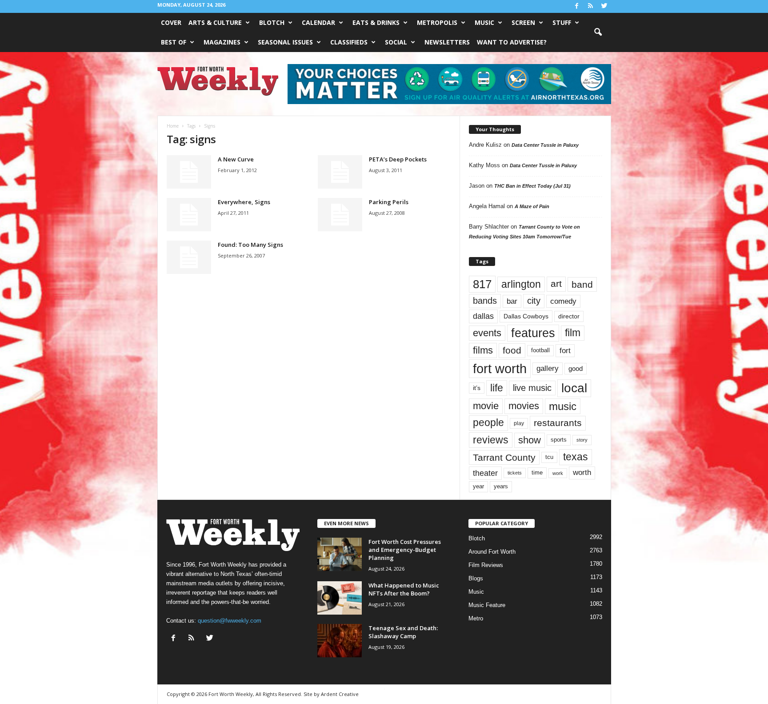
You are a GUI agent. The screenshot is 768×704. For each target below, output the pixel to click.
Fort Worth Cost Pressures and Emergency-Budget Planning (404, 550)
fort (565, 350)
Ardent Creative (340, 694)
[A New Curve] (189, 172)
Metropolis (437, 22)
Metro (475, 618)
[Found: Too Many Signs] (189, 257)
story (582, 440)
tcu (549, 457)
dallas (483, 316)
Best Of (173, 42)
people (488, 422)
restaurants (558, 423)
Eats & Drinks (376, 22)
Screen (523, 22)
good (575, 368)
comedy (563, 301)
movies (523, 405)
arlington (521, 284)
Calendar (318, 22)
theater (485, 473)
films (483, 350)
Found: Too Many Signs (250, 245)
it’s (476, 388)
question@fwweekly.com (229, 620)
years (501, 486)
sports (559, 440)
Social (396, 42)
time (537, 472)
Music (484, 22)
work (557, 473)
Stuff (561, 22)
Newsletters (447, 42)
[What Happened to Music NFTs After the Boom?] (339, 598)
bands (485, 301)
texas (575, 457)
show (529, 440)
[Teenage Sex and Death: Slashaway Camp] (339, 640)
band (582, 284)
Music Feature (486, 605)
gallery (547, 368)
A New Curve (236, 159)
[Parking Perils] (340, 214)
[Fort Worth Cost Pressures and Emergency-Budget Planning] (339, 554)
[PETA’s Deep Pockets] (340, 172)
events (487, 332)
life (496, 388)
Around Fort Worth (492, 551)
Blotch (271, 22)
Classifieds (349, 42)
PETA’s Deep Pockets (398, 159)
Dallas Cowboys (526, 316)
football (540, 350)
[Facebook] (577, 6)
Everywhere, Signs (244, 202)
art (556, 283)
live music (532, 387)
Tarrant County (504, 457)
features (533, 333)
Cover (171, 22)
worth (582, 472)
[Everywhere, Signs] (189, 214)
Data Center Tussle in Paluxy (545, 145)
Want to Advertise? (512, 42)
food (512, 350)
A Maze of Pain (532, 206)
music (562, 406)
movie (486, 405)
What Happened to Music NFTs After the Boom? (403, 589)
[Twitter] (604, 6)
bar (512, 301)
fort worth (500, 368)
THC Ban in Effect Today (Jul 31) (532, 186)
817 (482, 284)
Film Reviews (485, 565)
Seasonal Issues (285, 42)
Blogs (475, 578)
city (533, 301)
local (574, 388)
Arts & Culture (215, 22)
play (519, 423)
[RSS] (590, 6)
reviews (490, 440)
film (572, 332)
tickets (515, 472)
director (569, 316)
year (478, 486)
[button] (598, 32)
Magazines (222, 42)
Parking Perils (388, 202)
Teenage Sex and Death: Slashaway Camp (403, 632)
